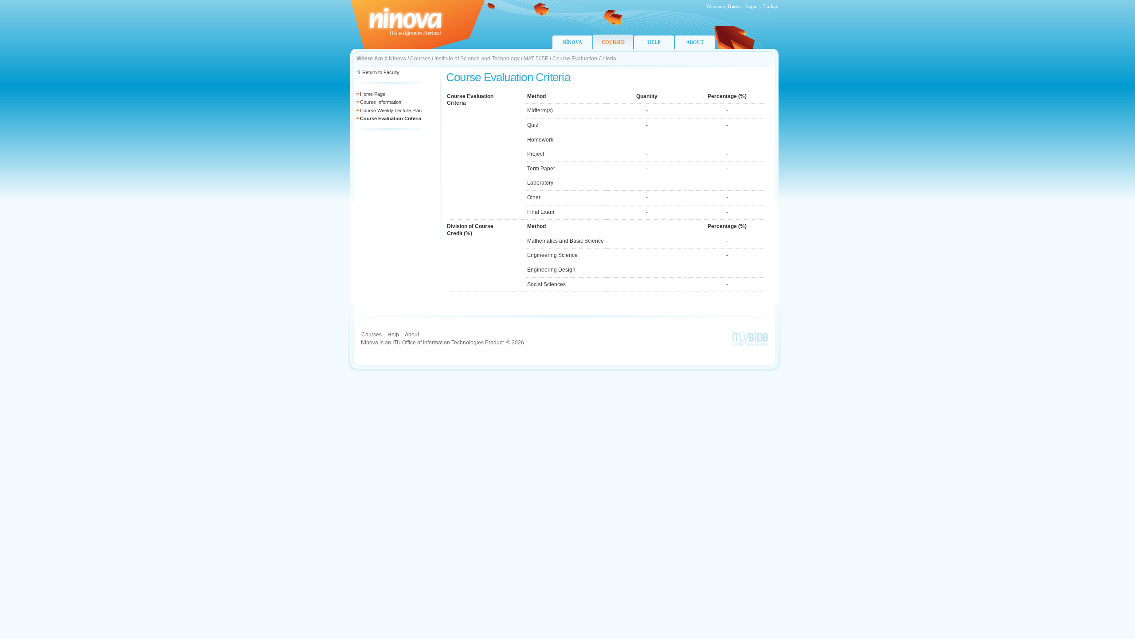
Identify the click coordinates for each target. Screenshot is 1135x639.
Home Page (372, 94)
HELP (654, 42)
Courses (420, 58)
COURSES (613, 42)
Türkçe (770, 6)
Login (751, 6)
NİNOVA (572, 42)
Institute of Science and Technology (477, 58)
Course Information (380, 102)
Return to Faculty (380, 72)
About (412, 334)
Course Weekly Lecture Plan (391, 110)
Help (393, 334)
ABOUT (695, 42)
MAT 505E (536, 58)
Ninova (397, 58)
